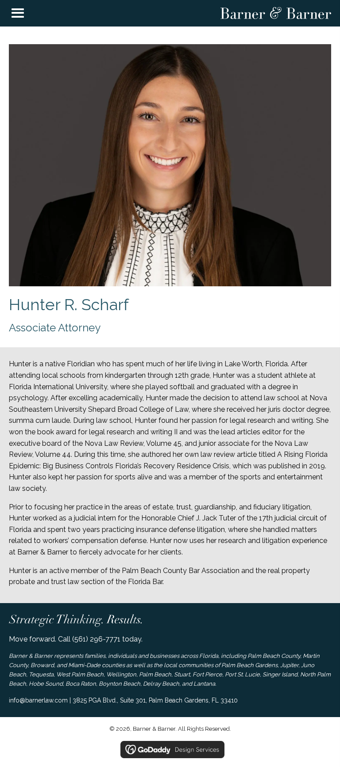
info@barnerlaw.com (38, 700)
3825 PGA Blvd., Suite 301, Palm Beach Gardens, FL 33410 (155, 700)
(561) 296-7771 (96, 639)
